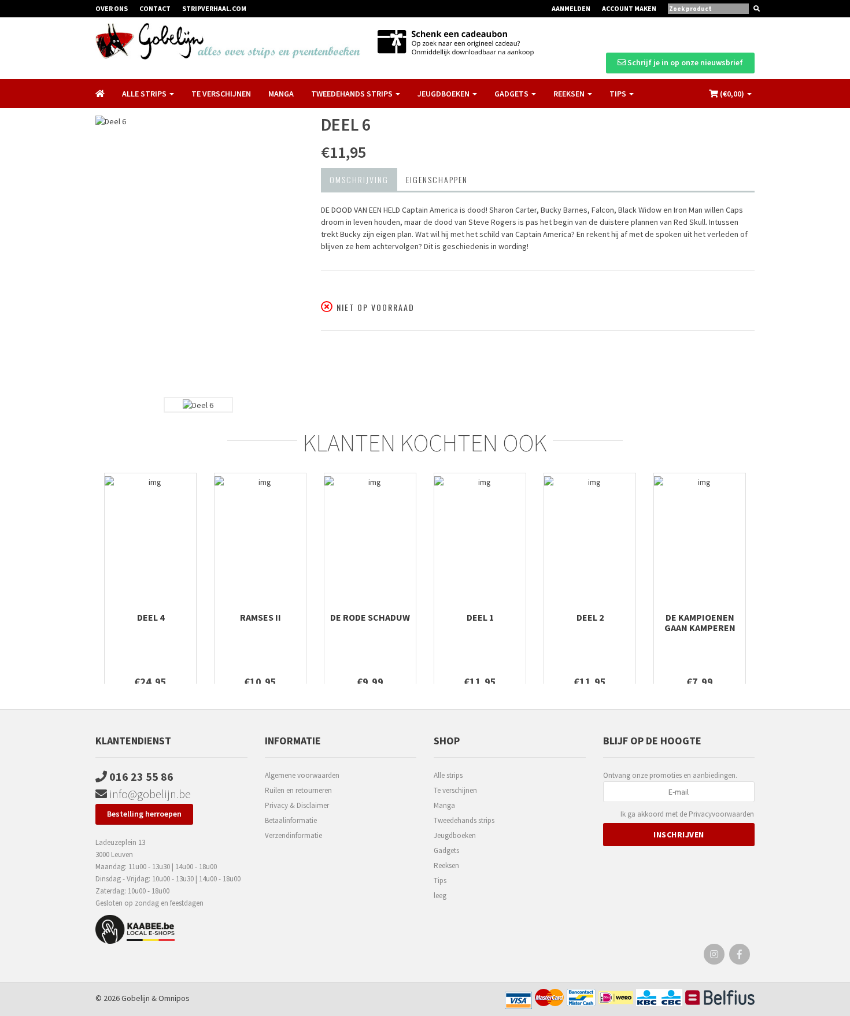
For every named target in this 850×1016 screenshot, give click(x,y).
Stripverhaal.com (214, 8)
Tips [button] (618, 93)
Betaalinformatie (291, 820)
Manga (281, 93)
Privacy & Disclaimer (297, 805)
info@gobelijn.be (149, 794)
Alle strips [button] (145, 93)
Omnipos (174, 998)
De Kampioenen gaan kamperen (700, 622)
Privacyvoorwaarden (721, 814)
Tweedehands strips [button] (352, 93)
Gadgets (446, 850)
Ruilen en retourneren (298, 790)
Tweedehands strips (464, 820)
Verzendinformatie (293, 835)
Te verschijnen (221, 93)
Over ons (111, 8)
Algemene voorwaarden (302, 775)
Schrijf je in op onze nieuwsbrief (684, 62)
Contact (155, 8)
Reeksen (446, 865)
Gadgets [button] (512, 93)
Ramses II (260, 617)
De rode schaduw (370, 617)
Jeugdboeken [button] (444, 93)
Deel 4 (150, 617)
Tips (440, 880)
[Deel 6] (199, 253)
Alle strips (448, 775)
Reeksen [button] (569, 93)
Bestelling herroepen (144, 814)
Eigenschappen (437, 179)
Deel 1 (480, 617)
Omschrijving (359, 179)
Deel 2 (590, 617)
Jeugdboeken (455, 835)
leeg (440, 895)
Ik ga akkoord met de (687, 814)
